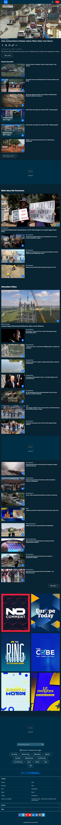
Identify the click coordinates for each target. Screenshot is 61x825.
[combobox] (30, 744)
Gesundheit (34, 789)
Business (3, 785)
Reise (2, 792)
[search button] (42, 744)
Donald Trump (42, 758)
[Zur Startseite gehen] (6, 2)
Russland (17, 758)
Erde (32, 785)
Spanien (47, 754)
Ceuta (45, 762)
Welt (27, 405)
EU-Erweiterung (18, 762)
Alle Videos (53, 585)
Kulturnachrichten (31, 539)
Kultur (32, 792)
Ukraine (37, 762)
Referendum (37, 754)
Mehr (2, 809)
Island (29, 762)
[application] (30, 21)
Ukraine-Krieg (25, 754)
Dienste (3, 805)
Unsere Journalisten (6, 799)
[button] (9, 156)
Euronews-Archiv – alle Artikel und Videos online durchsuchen (43, 799)
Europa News (29, 329)
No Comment (5, 227)
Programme (34, 795)
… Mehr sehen (7, 55)
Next (2, 789)
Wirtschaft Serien (31, 523)
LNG (30, 765)
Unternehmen (30, 344)
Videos (3, 795)
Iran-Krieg (14, 754)
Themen (3, 778)
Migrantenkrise (29, 758)
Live (57, 2)
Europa (3, 782)
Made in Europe (5, 324)
